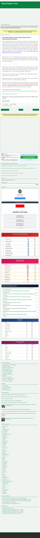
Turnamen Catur (5, 489)
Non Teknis (4, 455)
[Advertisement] (20, 16)
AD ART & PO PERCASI (6, 387)
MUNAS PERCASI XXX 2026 (7, 508)
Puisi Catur (4, 469)
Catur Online (4, 432)
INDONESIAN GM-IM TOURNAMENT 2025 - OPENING (12, 512)
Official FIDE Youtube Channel (8, 367)
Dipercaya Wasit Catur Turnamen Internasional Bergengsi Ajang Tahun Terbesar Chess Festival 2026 (19, 311)
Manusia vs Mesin (5, 454)
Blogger (28, 535)
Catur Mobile (4, 431)
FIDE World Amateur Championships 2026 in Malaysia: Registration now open (16, 499)
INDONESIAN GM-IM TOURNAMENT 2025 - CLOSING (12, 509)
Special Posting (5, 484)
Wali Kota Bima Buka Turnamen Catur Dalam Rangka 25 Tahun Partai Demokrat (16, 290)
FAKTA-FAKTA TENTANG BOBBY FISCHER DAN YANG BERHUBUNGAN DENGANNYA (19, 419)
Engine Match (5, 442)
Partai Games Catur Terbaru (7, 374)
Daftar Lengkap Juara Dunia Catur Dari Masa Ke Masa (11, 400)
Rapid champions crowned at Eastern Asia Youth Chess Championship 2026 (16, 500)
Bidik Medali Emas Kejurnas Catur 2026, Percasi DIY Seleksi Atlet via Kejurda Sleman (17, 305)
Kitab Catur (4, 453)
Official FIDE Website (6, 366)
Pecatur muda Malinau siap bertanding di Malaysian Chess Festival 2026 (15, 308)
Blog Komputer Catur (9, 4)
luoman (18, 535)
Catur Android (5, 430)
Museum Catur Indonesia (7, 381)
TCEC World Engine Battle (7, 371)
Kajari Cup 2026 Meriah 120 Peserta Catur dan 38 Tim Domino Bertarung (15, 314)
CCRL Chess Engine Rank (7, 373)
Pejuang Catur (5, 461)
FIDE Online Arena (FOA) (7, 377)
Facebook (4, 443)
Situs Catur (4, 478)
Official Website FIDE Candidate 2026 (9, 365)
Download (4, 438)
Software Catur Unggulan (7, 481)
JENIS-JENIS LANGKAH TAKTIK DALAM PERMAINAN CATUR (13, 394)
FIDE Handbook (5, 385)
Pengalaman (4, 462)
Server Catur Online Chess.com (8, 378)
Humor (3, 449)
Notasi (3, 457)
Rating (3, 470)
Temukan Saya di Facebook (20, 198)
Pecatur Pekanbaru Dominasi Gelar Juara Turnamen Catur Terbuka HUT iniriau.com (17, 296)
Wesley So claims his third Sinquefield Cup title (11, 503)
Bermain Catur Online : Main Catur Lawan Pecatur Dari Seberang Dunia (14, 396)
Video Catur (4, 492)
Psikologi (4, 467)
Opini (3, 459)
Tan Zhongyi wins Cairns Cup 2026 (8, 502)
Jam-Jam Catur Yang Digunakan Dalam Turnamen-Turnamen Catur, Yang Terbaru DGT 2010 (19, 411)
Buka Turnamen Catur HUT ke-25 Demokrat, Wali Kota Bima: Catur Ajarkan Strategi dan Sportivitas (19, 293)
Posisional (4, 465)
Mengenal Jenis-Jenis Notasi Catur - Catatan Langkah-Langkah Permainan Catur (21, 413)
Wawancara (4, 493)
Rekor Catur (4, 471)
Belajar (3, 427)
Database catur (5, 437)
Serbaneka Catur (5, 477)
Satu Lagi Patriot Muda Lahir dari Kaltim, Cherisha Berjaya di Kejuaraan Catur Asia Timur (17, 299)
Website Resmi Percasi (6, 369)
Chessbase (4, 375)
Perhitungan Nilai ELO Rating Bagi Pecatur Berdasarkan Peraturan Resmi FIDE (16, 409)
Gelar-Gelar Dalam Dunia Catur (7, 398)
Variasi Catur (4, 490)
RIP (3, 473)
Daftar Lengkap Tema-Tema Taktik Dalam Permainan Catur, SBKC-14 (14, 402)
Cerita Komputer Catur (6, 434)
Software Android (5, 479)
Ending (3, 439)
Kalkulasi (4, 451)
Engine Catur (4, 441)
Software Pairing (5, 482)
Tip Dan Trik (4, 486)
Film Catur (4, 445)
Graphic (3, 446)
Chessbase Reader (5, 388)
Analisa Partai (5, 426)
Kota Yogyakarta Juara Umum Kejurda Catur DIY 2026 (12, 302)
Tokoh (3, 488)
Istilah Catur (4, 450)
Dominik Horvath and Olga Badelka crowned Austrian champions (14, 498)
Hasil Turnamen (5, 447)
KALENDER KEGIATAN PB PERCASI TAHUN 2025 (11, 513)
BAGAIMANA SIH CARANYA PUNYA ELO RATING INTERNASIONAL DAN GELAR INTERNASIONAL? (21, 405)
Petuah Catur (4, 463)
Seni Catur (4, 475)
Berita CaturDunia (5, 428)
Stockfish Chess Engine (6, 389)
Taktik (3, 485)
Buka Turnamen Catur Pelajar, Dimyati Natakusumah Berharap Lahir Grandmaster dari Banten (18, 287)
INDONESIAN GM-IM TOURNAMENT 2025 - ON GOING (13, 510)
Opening (4, 458)
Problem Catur (5, 466)
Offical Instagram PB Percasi (7, 370)
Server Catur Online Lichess (7, 379)
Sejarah (3, 474)
